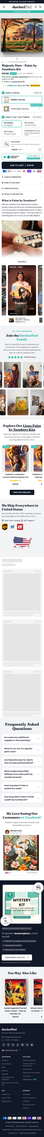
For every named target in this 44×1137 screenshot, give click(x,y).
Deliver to (13, 82)
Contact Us (6, 1094)
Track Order (6, 1098)
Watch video (14, 313)
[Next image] (41, 35)
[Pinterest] (22, 1045)
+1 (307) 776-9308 (11, 1040)
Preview (38, 117)
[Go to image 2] (18, 58)
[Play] (22, 290)
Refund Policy (7, 1130)
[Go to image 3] (20, 58)
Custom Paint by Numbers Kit (29, 1065)
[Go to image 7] (27, 58)
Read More (22, 261)
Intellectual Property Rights (27, 1133)
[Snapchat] (32, 1045)
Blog (3, 1067)
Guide (36, 93)
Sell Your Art (29, 1080)
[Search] (36, 7)
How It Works (6, 1064)
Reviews (5, 1071)
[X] (27, 1045)
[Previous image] (3, 35)
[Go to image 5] (23, 58)
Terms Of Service (21, 1126)
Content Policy (12, 1133)
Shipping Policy (33, 1126)
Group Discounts (29, 1105)
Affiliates (26, 1101)
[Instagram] (8, 1045)
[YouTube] (13, 1045)
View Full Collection (22, 492)
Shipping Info (6, 1101)
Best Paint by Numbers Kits (10, 1084)
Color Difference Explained (8, 1078)
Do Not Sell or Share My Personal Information (27, 1130)
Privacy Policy (10, 1126)
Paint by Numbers (29, 1060)
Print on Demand (29, 1098)
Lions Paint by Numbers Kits (17, 62)
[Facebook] (4, 1045)
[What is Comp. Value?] (33, 73)
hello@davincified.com (12, 1037)
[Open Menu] (4, 7)
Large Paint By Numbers (31, 1073)
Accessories (27, 1069)
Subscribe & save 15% (15, 957)
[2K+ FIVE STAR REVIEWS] (22, 388)
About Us (5, 1060)
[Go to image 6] (25, 58)
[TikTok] (18, 1045)
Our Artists (27, 1076)
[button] (22, 145)
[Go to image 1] (16, 58)
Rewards (5, 1074)
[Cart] (40, 7)
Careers (26, 1108)
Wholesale (27, 1094)
